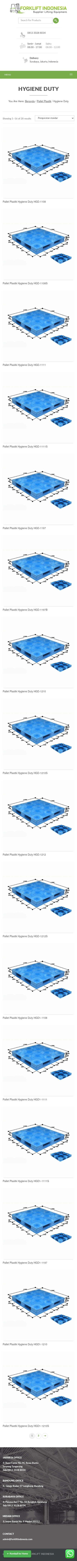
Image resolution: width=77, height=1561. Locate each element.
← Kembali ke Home (17, 1554)
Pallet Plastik (44, 101)
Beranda (30, 101)
